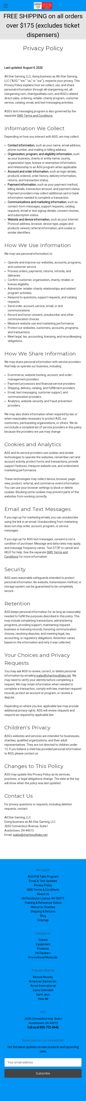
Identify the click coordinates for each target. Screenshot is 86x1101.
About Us (43, 894)
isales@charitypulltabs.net (53, 675)
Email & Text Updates (43, 881)
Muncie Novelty (43, 977)
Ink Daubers (43, 953)
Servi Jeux (43, 994)
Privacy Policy (43, 885)
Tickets (43, 940)
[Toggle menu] (5, 5)
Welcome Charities (43, 907)
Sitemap (43, 920)
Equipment (43, 944)
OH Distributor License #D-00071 (43, 898)
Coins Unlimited (43, 990)
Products (43, 948)
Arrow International (43, 985)
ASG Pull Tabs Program (43, 876)
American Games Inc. (43, 981)
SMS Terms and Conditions (35, 115)
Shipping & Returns (43, 911)
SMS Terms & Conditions (43, 889)
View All (43, 999)
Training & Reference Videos (43, 902)
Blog (43, 915)
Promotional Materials (43, 957)
